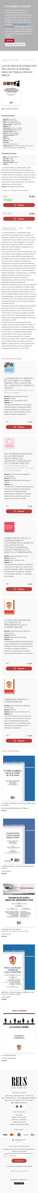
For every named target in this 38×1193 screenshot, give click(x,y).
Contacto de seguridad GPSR (19, 1124)
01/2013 (13, 710)
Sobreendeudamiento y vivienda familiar (16, 700)
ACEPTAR (9, 41)
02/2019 (13, 398)
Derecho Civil (10, 60)
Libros (4, 60)
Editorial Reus (12, 119)
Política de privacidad (19, 1117)
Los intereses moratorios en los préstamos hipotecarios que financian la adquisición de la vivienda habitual (18, 458)
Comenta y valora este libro (19, 190)
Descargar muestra (11, 109)
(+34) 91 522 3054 (26, 1100)
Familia (17, 60)
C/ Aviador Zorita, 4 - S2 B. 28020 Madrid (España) (20, 1098)
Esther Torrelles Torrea (17, 560)
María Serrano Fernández (18, 637)
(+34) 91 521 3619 (13, 1100)
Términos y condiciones (19, 1119)
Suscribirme (19, 1161)
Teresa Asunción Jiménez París (20, 712)
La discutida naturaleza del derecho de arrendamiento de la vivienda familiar (17, 623)
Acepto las (20, 1166)
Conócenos (19, 1115)
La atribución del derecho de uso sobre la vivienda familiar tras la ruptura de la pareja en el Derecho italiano (19, 383)
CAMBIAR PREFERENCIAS (15, 44)
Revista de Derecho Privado (19, 396)
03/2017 (13, 558)
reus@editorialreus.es (20, 1102)
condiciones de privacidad (23, 1166)
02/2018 (13, 478)
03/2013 (13, 635)
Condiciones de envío (19, 1122)
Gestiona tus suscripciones (19, 1171)
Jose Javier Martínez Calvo (18, 400)
